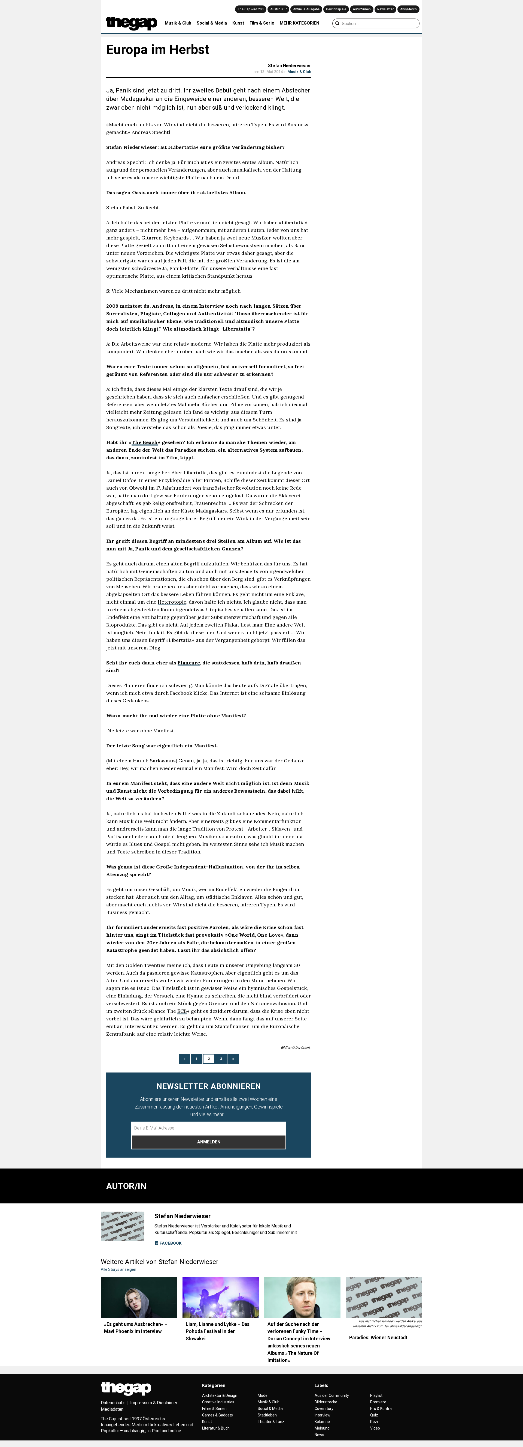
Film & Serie (262, 23)
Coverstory (324, 1408)
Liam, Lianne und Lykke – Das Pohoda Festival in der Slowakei (218, 1331)
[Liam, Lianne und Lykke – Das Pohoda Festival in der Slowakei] (221, 1297)
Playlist (376, 1395)
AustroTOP (278, 9)
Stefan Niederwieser (289, 65)
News (319, 1435)
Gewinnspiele (336, 9)
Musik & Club (178, 23)
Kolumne (322, 1421)
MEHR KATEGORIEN (299, 23)
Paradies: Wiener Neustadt (378, 1337)
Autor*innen (362, 9)
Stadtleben (267, 1415)
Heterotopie (172, 602)
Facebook (170, 1243)
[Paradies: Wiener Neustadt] (384, 1297)
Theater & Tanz (271, 1421)
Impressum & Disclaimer (153, 1402)
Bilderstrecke (326, 1402)
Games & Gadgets (217, 1415)
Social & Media (212, 23)
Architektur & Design (219, 1395)
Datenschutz (113, 1402)
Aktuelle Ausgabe (306, 9)
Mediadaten (112, 1409)
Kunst (238, 23)
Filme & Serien (214, 1408)
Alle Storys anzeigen (118, 1269)
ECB (182, 1011)
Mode (262, 1395)
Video (375, 1428)
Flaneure (189, 663)
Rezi (374, 1421)
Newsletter (385, 9)
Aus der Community (332, 1395)
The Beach (145, 442)
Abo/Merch (408, 9)
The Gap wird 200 (251, 9)
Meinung (322, 1428)
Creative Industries (218, 1402)
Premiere (378, 1402)
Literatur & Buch (216, 1428)
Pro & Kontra (381, 1408)
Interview (322, 1415)
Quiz (374, 1415)
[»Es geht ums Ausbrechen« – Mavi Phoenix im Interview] (139, 1297)
